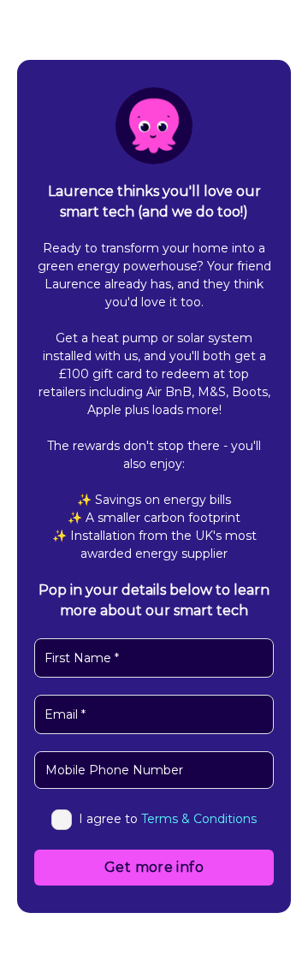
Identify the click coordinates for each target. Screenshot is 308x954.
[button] (51, 774)
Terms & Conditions (199, 819)
